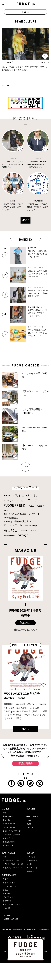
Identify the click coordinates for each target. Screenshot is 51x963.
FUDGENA (40, 506)
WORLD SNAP (32, 816)
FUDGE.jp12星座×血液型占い (17, 521)
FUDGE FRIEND (14, 505)
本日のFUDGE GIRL (9, 536)
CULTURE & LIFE (9, 875)
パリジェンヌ (21, 496)
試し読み (25, 623)
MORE (25, 729)
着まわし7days (9, 842)
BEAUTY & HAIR (8, 852)
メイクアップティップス (12, 867)
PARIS (29, 824)
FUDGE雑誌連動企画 (11, 518)
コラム (5, 890)
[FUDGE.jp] (26, 3)
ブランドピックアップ (12, 831)
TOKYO (29, 820)
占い (35, 495)
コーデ (32, 500)
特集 (4, 812)
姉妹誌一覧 (17, 929)
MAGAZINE (6, 929)
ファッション (32, 856)
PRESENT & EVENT (10, 918)
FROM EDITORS (30, 929)
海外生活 (30, 871)
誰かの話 (6, 908)
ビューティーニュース (12, 860)
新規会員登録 (25, 763)
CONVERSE (24, 531)
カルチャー (7, 879)
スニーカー (34, 531)
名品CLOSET (8, 816)
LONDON (30, 827)
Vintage (23, 535)
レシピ (29, 864)
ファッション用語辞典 (12, 834)
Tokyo (7, 495)
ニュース (6, 820)
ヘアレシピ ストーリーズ (13, 864)
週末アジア (7, 893)
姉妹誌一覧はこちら (24, 629)
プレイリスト (8, 897)
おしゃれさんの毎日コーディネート (22, 514)
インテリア (8, 500)
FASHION (5, 808)
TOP (3, 86)
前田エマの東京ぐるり (12, 904)
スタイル (20, 500)
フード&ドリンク (9, 886)
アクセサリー (8, 845)
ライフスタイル (9, 882)
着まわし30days (31, 525)
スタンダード (8, 838)
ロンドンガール (13, 525)
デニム (31, 506)
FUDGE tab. (30, 808)
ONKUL (6, 510)
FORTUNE (6, 915)
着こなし (11, 530)
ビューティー (32, 860)
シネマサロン (8, 901)
